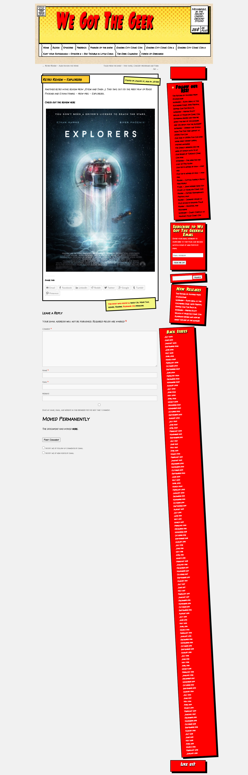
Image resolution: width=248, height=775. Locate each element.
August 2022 (174, 417)
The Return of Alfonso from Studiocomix (188, 295)
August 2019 (179, 509)
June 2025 (169, 349)
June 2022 (173, 424)
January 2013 (192, 753)
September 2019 (179, 505)
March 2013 (191, 746)
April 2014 (188, 704)
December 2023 (173, 378)
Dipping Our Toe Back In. (183, 108)
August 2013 (190, 730)
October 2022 (174, 411)
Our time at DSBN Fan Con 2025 (188, 137)
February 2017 (184, 593)
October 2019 (178, 502)
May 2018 (179, 551)
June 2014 (187, 697)
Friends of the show (101, 47)
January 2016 (185, 636)
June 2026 (169, 339)
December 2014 (188, 678)
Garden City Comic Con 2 (160, 47)
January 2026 (171, 342)
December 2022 (174, 404)
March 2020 (177, 486)
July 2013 (189, 733)
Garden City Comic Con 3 (192, 47)
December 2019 (179, 496)
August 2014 (188, 691)
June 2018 (180, 548)
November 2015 (186, 642)
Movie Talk (144, 302)
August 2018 (180, 541)
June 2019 (178, 515)
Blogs (56, 47)
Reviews (118, 306)
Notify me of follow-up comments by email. (64, 448)
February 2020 (178, 489)
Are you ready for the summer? (188, 124)
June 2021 (174, 443)
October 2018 (180, 535)
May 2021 (174, 447)
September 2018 (181, 538)
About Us (134, 302)
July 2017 (181, 583)
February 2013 (192, 749)
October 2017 (182, 574)
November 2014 (189, 681)
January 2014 (190, 714)
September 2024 (173, 369)
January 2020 (178, 492)
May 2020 (176, 479)
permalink (139, 305)
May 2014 (187, 701)
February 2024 (172, 375)
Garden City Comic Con (129, 47)
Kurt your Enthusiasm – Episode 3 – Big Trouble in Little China (78, 53)
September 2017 (183, 577)
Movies (111, 307)
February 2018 (182, 561)
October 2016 (184, 606)
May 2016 (183, 623)
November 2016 (184, 603)
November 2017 (183, 570)
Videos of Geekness (152, 53)
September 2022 (175, 414)
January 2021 (176, 460)
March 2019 (179, 522)
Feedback (82, 47)
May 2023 (172, 395)
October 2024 (172, 365)
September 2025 (172, 346)
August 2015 (186, 652)
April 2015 (186, 665)
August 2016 (184, 613)
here (75, 428)
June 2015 (185, 658)
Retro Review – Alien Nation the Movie (60, 65)
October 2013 (190, 723)
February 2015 (188, 671)
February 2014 (190, 710)
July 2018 (179, 544)
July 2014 (187, 694)
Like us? (188, 764)
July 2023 (171, 388)
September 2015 (187, 649)
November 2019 (179, 499)
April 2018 (180, 554)
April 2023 (172, 398)
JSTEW (156, 81)
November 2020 (177, 466)
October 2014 (188, 684)
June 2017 (182, 587)
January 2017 (183, 596)
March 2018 (181, 557)
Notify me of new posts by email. (59, 453)
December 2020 (177, 463)
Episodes (68, 47)
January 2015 (188, 674)
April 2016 (184, 626)
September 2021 (176, 437)
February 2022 (175, 431)
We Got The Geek (105, 20)
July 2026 (168, 336)
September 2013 (191, 727)
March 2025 (171, 359)
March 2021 (175, 453)
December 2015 (186, 639)
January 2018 (182, 564)
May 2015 (185, 662)
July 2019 (178, 512)
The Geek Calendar (127, 53)
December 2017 (183, 567)
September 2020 (178, 473)
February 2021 (177, 456)
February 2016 (186, 632)
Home (46, 47)
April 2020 (176, 483)
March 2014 (189, 707)
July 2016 (183, 616)
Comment (47, 328)
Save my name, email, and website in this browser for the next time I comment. (76, 410)
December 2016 (184, 600)
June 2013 (190, 737)
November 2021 (176, 434)
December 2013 (190, 717)
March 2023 (173, 401)
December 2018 (180, 528)
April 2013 (190, 743)
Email (45, 382)
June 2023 (171, 391)
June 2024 (170, 372)
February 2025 (172, 362)
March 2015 (187, 668)
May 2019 (178, 518)
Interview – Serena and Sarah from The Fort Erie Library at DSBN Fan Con (187, 131)
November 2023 (173, 382)
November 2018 (181, 531)
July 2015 (185, 655)
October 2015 (186, 645)
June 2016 (183, 619)
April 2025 (169, 356)
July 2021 (174, 440)
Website (45, 393)
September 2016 (185, 609)
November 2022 (174, 408)
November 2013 (191, 720)
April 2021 (174, 450)
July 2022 (173, 421)
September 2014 (189, 688)
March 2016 (185, 629)
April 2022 (173, 427)
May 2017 (181, 590)
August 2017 (182, 580)
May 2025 (169, 352)
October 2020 (177, 469)
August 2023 (172, 385)
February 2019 (180, 525)
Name (45, 370)
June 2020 (176, 476)
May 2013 (189, 740)
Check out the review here (60, 102)
